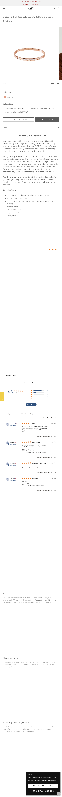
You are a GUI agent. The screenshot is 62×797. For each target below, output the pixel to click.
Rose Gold (10, 97)
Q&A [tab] (14, 375)
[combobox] (12, 414)
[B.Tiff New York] (31, 8)
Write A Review (31, 404)
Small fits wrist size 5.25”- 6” (15, 109)
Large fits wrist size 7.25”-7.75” (16, 112)
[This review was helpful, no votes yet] (51, 436)
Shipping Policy (9, 667)
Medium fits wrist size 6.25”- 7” (42, 109)
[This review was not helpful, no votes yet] (54, 436)
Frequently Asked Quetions (45, 600)
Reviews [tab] (8, 375)
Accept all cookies (43, 786)
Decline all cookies (43, 791)
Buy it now (47, 119)
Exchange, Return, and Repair (22, 731)
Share (5, 128)
